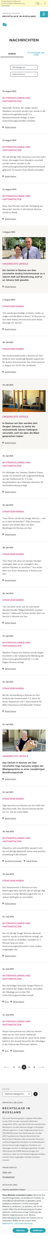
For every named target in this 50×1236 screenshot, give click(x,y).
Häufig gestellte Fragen (13, 1189)
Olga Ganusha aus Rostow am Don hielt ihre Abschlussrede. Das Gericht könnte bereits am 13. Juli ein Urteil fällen (23, 808)
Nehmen (20, 1230)
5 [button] (29, 1067)
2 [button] (13, 1067)
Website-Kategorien (14, 1094)
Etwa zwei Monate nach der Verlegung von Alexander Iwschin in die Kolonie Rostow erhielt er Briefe (22, 209)
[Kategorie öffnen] (35, 1094)
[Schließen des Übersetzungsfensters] (45, 3)
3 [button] (19, 1067)
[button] (6, 1067)
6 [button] (34, 1067)
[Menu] (44, 14)
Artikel (12, 54)
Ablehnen (38, 1230)
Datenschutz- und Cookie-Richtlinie (17, 1223)
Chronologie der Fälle (36, 54)
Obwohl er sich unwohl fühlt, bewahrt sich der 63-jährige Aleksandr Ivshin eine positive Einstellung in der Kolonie (23, 851)
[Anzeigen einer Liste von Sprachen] (38, 3)
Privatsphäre (8, 1177)
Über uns (6, 1172)
